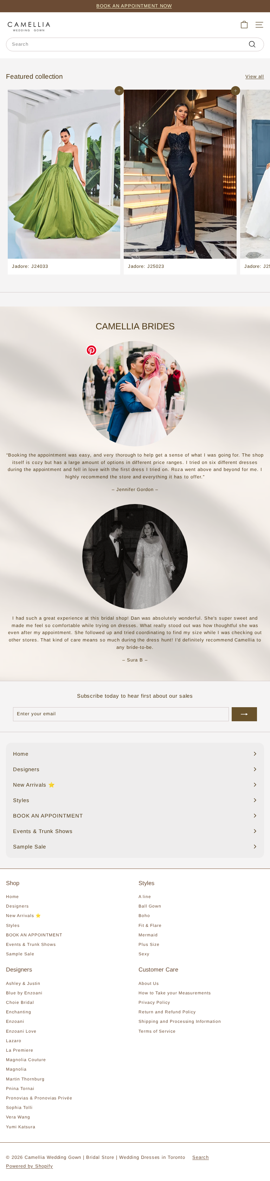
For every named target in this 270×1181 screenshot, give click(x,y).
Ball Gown (150, 906)
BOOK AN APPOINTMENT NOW (134, 5)
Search (200, 1157)
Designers (17, 906)
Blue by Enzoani (24, 992)
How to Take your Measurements (175, 992)
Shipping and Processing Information (180, 1021)
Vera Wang (18, 1117)
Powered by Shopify (29, 1166)
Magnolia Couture (26, 1059)
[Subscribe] (244, 714)
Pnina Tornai (20, 1088)
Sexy (144, 953)
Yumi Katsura (21, 1126)
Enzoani (15, 1021)
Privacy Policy (154, 1002)
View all (254, 76)
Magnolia (16, 1069)
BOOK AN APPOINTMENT (34, 934)
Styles (13, 925)
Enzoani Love (21, 1031)
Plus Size (149, 944)
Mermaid (148, 934)
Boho (144, 915)
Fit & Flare (150, 925)
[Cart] (244, 24)
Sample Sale (20, 953)
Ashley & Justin (23, 983)
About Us (149, 983)
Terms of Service (157, 1031)
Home (12, 896)
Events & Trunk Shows (31, 944)
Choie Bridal (20, 1002)
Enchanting (18, 1011)
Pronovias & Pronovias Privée (39, 1098)
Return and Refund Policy (167, 1011)
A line (145, 896)
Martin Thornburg (25, 1079)
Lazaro (13, 1040)
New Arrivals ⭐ (23, 915)
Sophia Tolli (19, 1107)
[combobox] (135, 44)
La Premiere (19, 1050)
